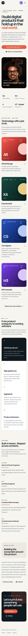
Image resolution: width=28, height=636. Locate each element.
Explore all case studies (13, 306)
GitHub (10, 616)
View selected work (13, 47)
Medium (14, 632)
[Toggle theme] (21, 2)
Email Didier (10, 611)
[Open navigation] (24, 2)
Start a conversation (15, 52)
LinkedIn (20, 582)
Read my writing (8, 582)
